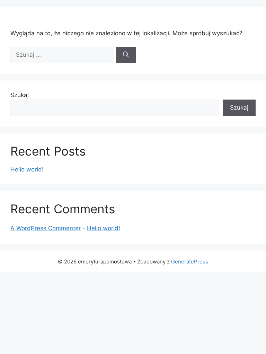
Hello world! (27, 169)
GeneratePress (189, 261)
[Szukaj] (126, 55)
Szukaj (19, 95)
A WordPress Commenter (45, 228)
